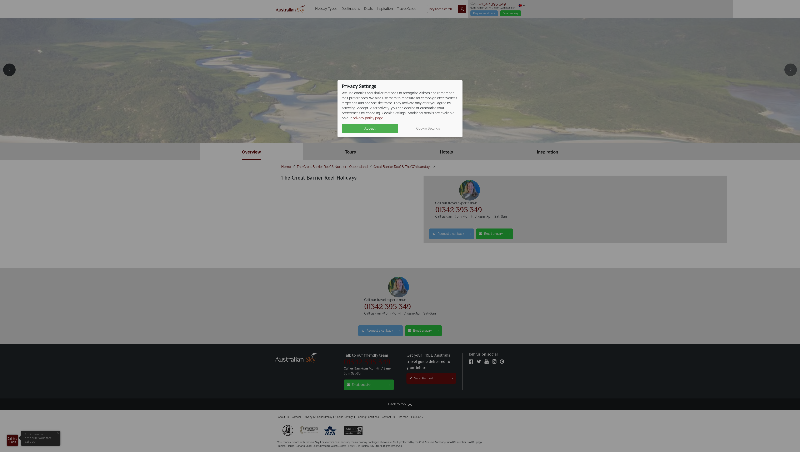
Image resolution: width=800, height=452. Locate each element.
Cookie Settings (428, 128)
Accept (369, 128)
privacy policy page (368, 118)
